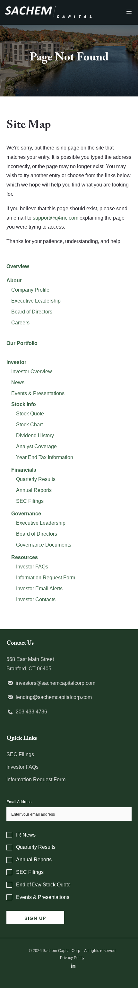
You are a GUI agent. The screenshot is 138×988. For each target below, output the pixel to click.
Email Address (18, 802)
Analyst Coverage (36, 446)
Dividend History (35, 435)
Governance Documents (43, 545)
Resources (24, 557)
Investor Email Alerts (39, 588)
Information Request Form (45, 577)
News (17, 382)
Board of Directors (31, 311)
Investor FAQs (32, 566)
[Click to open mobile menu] (129, 12)
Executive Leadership (36, 301)
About (14, 280)
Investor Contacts (36, 599)
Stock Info (23, 404)
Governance (26, 513)
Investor (16, 362)
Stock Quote (30, 413)
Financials (23, 470)
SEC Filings (30, 501)
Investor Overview (31, 371)
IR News (26, 835)
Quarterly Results (36, 479)
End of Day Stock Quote (43, 884)
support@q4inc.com (55, 218)
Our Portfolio (22, 343)
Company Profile (30, 290)
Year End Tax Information (44, 457)
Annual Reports (34, 490)
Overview (17, 266)
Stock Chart (29, 424)
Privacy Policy (72, 958)
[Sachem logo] (48, 10)
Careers (20, 322)
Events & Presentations (38, 393)
